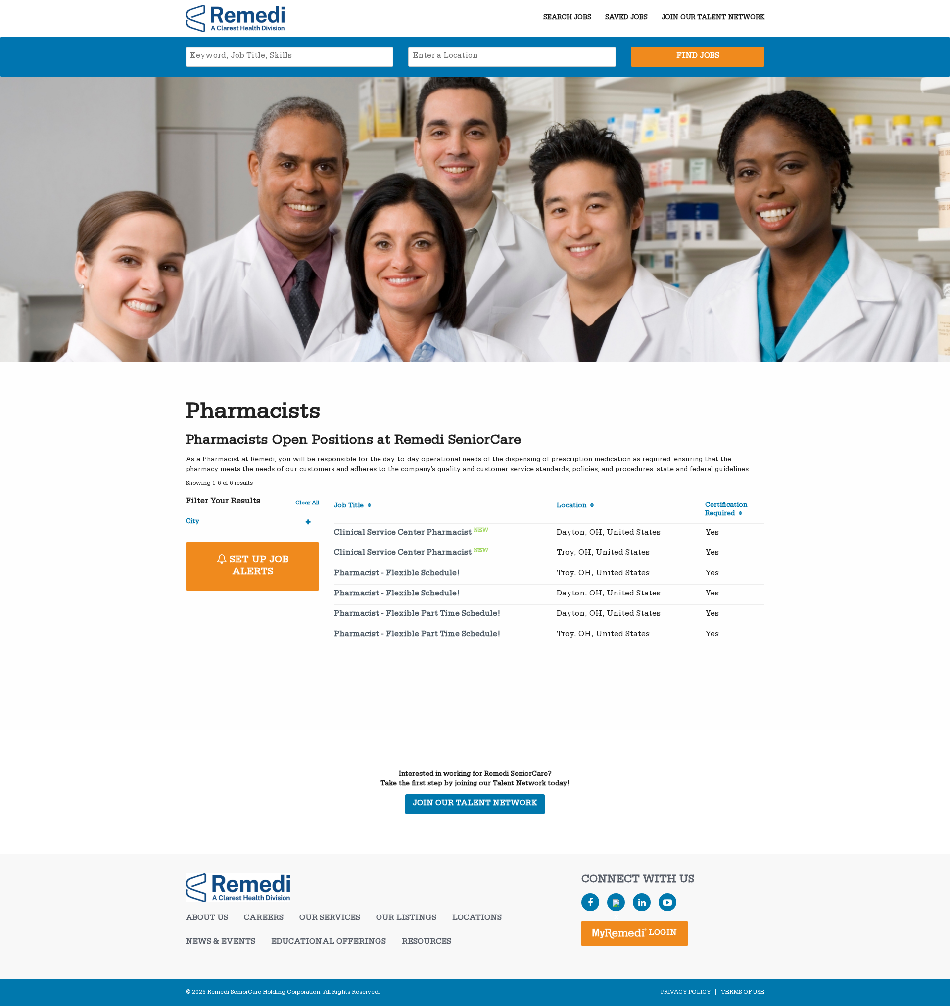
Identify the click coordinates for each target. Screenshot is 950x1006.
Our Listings (406, 919)
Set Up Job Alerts (257, 567)
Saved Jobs (626, 18)
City (192, 522)
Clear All (307, 503)
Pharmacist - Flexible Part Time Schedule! (417, 615)
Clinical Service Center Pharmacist (403, 534)
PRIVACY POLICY (686, 993)
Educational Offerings (328, 943)
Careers (264, 919)
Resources (426, 943)
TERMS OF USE (742, 993)
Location (573, 506)
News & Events (220, 943)
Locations (477, 919)
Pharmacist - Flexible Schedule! (397, 574)
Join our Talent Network (713, 18)
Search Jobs (567, 18)
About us (207, 919)
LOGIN (662, 934)
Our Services (329, 919)
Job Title (351, 506)
